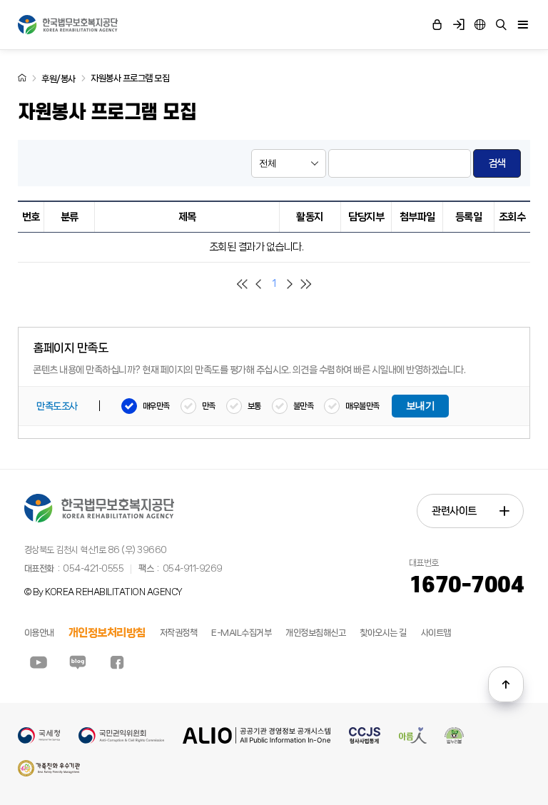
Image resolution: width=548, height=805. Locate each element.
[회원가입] (459, 25)
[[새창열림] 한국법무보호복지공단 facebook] (117, 662)
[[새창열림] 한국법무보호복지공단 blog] (77, 662)
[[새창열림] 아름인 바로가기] (413, 741)
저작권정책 (179, 632)
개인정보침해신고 (315, 632)
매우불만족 (362, 406)
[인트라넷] (480, 25)
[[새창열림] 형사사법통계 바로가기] (364, 741)
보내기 (420, 405)
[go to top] (506, 684)
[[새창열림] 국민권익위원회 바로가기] (121, 741)
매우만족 (156, 406)
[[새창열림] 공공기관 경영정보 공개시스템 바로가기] (257, 741)
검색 (497, 163)
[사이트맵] (523, 25)
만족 (208, 406)
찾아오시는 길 (383, 632)
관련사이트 (454, 511)
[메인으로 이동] (68, 24)
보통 (254, 406)
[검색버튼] (501, 25)
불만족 (303, 406)
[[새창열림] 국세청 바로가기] (39, 741)
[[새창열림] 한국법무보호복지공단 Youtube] (38, 662)
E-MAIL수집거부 (241, 632)
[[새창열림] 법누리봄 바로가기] (454, 741)
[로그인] (437, 25)
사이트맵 (436, 632)
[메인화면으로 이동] (22, 78)
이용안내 (39, 632)
